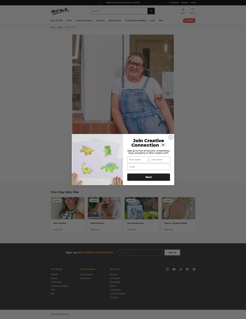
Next (149, 177)
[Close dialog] (171, 137)
